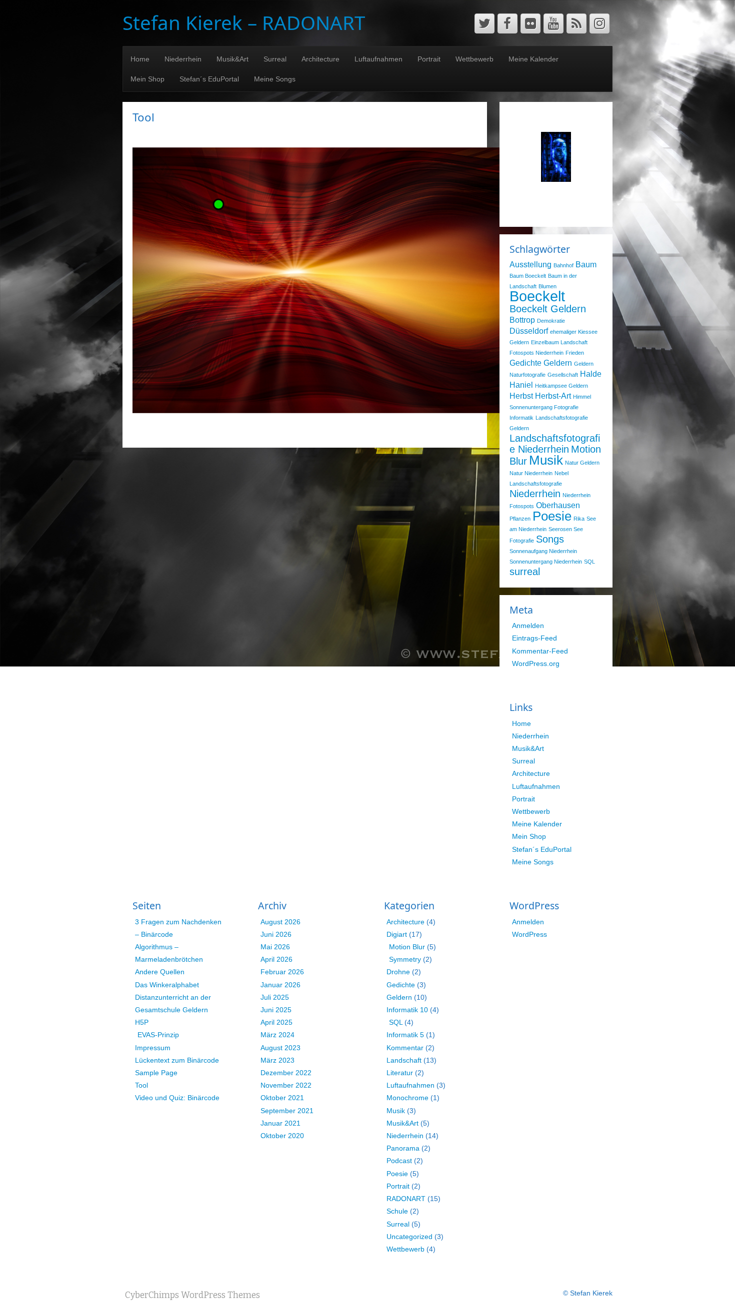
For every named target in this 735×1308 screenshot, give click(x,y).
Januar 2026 (280, 985)
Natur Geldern (582, 463)
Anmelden (528, 626)
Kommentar (405, 1048)
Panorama (403, 1148)
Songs (550, 539)
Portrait (429, 59)
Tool (141, 1085)
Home (140, 59)
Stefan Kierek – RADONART (243, 22)
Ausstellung (531, 264)
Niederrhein (183, 59)
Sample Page (156, 1073)
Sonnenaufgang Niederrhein (543, 551)
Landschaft (404, 1060)
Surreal (275, 59)
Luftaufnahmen (378, 59)
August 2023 (280, 1048)
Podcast (399, 1161)
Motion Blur (407, 947)
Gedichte (526, 362)
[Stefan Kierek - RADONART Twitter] (484, 23)
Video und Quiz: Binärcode (177, 1098)
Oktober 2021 (282, 1098)
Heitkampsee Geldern (561, 386)
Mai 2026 (275, 947)
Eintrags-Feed (534, 638)
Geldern (558, 362)
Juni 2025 (276, 1010)
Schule (397, 1211)
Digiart (396, 934)
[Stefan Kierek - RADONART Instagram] (600, 23)
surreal (525, 571)
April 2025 (276, 1022)
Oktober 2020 (282, 1136)
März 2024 (277, 1035)
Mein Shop (147, 79)
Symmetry (405, 959)
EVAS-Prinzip (158, 1035)
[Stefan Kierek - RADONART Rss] (576, 23)
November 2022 (286, 1085)
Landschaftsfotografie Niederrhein (555, 444)
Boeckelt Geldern (548, 308)
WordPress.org (536, 663)
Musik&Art (232, 59)
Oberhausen (558, 505)
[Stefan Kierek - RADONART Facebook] (508, 23)
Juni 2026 (276, 934)
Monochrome (407, 1098)
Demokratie (551, 321)
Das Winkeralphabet (167, 985)
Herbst (521, 395)
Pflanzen (520, 519)
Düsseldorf (529, 330)
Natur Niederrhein (531, 473)
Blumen (547, 286)
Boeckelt (537, 296)
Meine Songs (275, 79)
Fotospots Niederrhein (537, 353)
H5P (141, 1022)
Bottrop (522, 319)
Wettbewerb (475, 59)
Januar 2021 (280, 1123)
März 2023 (277, 1060)
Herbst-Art (553, 395)
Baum (586, 264)
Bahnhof (564, 265)
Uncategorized (409, 1237)
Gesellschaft (563, 375)
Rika (579, 519)
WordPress (529, 934)
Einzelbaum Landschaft (559, 342)
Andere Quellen (159, 972)
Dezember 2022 (286, 1073)
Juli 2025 (274, 997)
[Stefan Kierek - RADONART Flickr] (530, 23)
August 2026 (280, 922)
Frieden (575, 353)
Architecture (321, 59)
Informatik (522, 418)
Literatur (399, 1073)
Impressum (152, 1048)
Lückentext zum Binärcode (177, 1060)
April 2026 (276, 959)
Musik (546, 460)
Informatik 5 (405, 1035)
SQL (589, 562)
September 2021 (287, 1111)
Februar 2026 (282, 972)
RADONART (406, 1199)
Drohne (398, 972)
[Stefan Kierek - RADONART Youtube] (554, 23)
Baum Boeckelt (528, 276)
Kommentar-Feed (540, 651)
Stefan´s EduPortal (209, 79)
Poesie (552, 516)
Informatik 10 (407, 1010)
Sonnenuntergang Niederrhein (546, 562)
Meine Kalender (533, 59)
